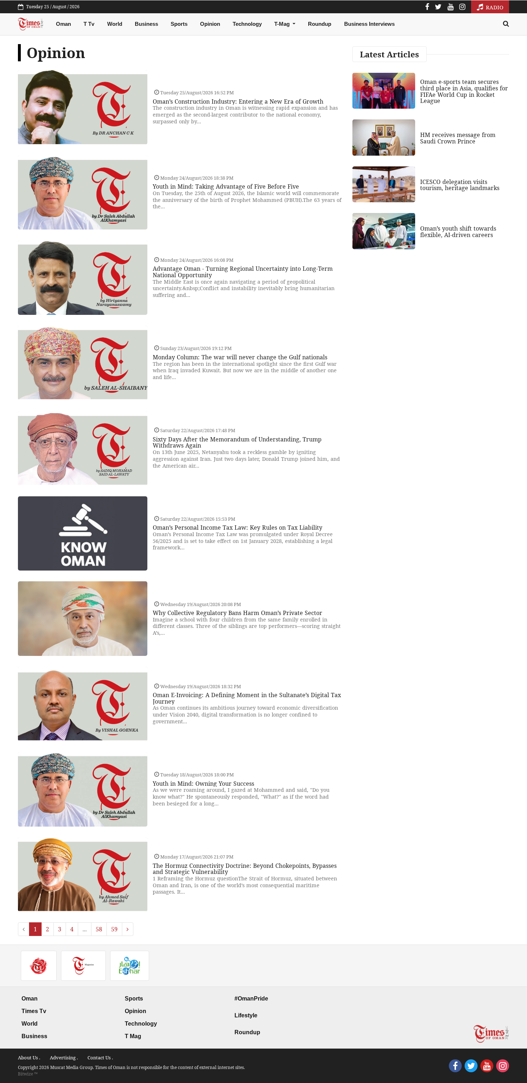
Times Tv (34, 1011)
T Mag (133, 1036)
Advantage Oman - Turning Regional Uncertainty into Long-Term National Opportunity (243, 272)
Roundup (319, 24)
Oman (63, 24)
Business (146, 24)
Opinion (210, 24)
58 (99, 929)
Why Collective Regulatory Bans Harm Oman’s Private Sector (237, 613)
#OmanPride (251, 998)
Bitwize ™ (28, 1074)
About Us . (29, 1057)
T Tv (89, 24)
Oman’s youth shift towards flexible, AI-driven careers (458, 231)
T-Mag (282, 24)
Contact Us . (100, 1057)
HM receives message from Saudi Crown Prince (457, 138)
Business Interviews (369, 24)
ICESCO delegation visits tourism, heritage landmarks (459, 185)
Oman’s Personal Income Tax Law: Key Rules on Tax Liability (237, 527)
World (114, 24)
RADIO (493, 7)
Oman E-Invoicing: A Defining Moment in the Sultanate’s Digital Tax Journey (247, 698)
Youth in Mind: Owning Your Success (203, 784)
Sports (179, 24)
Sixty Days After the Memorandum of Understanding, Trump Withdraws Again (237, 442)
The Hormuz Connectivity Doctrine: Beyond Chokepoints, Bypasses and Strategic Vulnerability (245, 869)
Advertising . (64, 1057)
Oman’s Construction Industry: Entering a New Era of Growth (238, 101)
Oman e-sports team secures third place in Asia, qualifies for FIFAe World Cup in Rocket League (464, 91)
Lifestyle (245, 1015)
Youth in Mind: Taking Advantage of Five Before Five (226, 186)
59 (114, 929)
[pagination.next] (127, 929)
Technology (247, 24)
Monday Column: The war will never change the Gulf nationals (240, 357)
